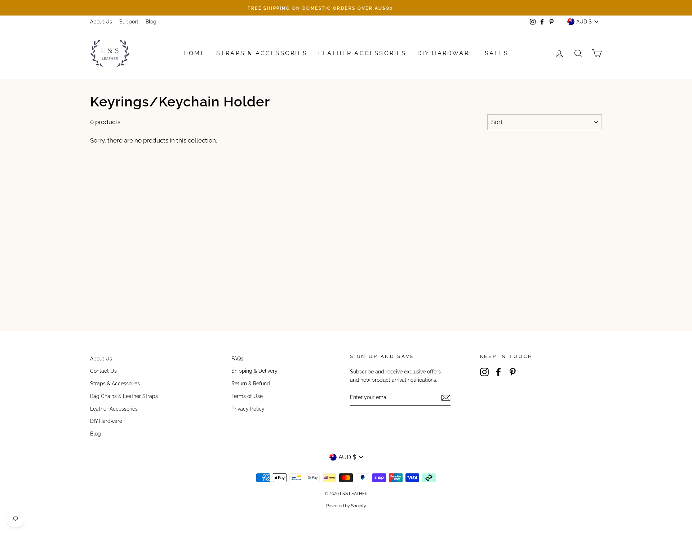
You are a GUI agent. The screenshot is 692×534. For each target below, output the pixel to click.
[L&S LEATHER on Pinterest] (512, 371)
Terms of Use (247, 396)
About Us (101, 21)
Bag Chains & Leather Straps (124, 396)
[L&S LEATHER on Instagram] (484, 371)
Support (128, 21)
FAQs (237, 358)
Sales (497, 53)
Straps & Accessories (261, 53)
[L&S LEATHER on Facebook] (498, 371)
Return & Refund (250, 383)
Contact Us (103, 371)
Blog (151, 21)
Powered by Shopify (346, 505)
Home (194, 53)
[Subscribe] (446, 397)
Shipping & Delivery (254, 371)
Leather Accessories (362, 53)
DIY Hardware (445, 53)
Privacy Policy (248, 409)
